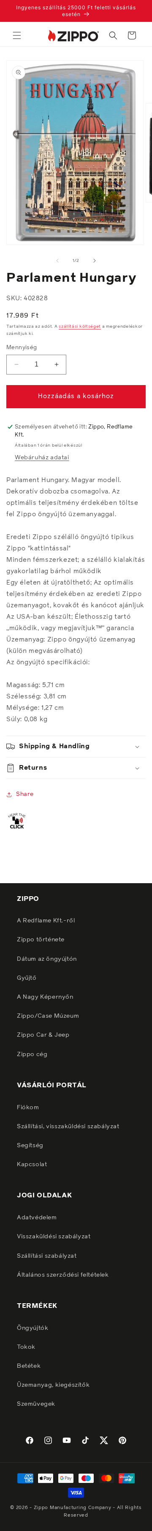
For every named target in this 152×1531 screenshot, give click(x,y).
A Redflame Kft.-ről (46, 921)
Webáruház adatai (42, 458)
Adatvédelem (37, 1218)
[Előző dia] (57, 260)
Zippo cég (32, 1054)
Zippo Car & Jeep (43, 1035)
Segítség (30, 1145)
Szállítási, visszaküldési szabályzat (68, 1126)
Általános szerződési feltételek (63, 1275)
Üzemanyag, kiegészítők (53, 1385)
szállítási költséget (80, 326)
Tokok (26, 1347)
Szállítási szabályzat (47, 1256)
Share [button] (25, 794)
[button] (17, 35)
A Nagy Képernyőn (45, 997)
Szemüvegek (36, 1404)
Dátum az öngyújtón (47, 959)
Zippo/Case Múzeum (48, 1016)
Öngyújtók (32, 1328)
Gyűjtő (27, 978)
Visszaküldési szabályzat (53, 1237)
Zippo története (41, 940)
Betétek (29, 1366)
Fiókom (28, 1108)
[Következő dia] (94, 260)
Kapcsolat (32, 1164)
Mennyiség (21, 347)
